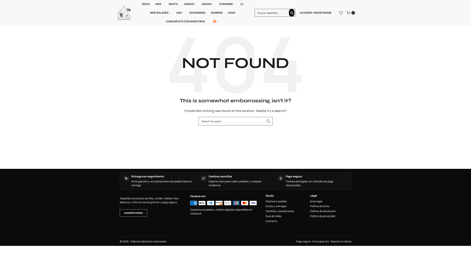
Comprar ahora (133, 213)
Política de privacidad (322, 216)
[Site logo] (124, 12)
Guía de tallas (273, 216)
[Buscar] (291, 13)
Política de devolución (323, 211)
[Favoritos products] (341, 12)
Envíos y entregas (276, 206)
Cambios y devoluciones (280, 211)
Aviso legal (316, 201)
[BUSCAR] (268, 121)
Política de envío (319, 206)
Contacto (271, 221)
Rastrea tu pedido (276, 201)
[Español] (216, 21)
